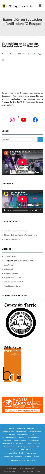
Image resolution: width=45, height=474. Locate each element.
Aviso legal (8, 269)
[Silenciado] (36, 210)
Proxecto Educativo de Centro (16, 231)
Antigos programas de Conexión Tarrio (19, 261)
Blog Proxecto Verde (12, 277)
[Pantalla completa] (40, 210)
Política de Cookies (33, 444)
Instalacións (7, 441)
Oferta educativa (8, 444)
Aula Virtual (9, 265)
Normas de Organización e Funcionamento (20, 235)
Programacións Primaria (15, 453)
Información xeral (33, 437)
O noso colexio (34, 441)
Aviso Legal (21, 428)
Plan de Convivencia (12, 239)
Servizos (28, 456)
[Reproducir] (5, 210)
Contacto (30, 428)
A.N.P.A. (11, 428)
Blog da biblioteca (11, 273)
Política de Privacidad (11, 447)
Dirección (11, 434)
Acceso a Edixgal (10, 256)
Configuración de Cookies (30, 471)
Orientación (20, 444)
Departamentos (21, 431)
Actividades (32, 54)
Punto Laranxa (31, 453)
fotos (11, 105)
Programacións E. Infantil (29, 447)
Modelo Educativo (20, 441)
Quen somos (8, 456)
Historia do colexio (9, 437)
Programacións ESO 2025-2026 (21, 450)
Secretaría (18, 456)
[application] (22, 201)
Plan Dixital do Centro (12, 286)
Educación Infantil (23, 434)
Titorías (36, 456)
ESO (33, 434)
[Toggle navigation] (40, 5)
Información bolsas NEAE (14, 282)
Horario (21, 437)
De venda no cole (8, 431)
